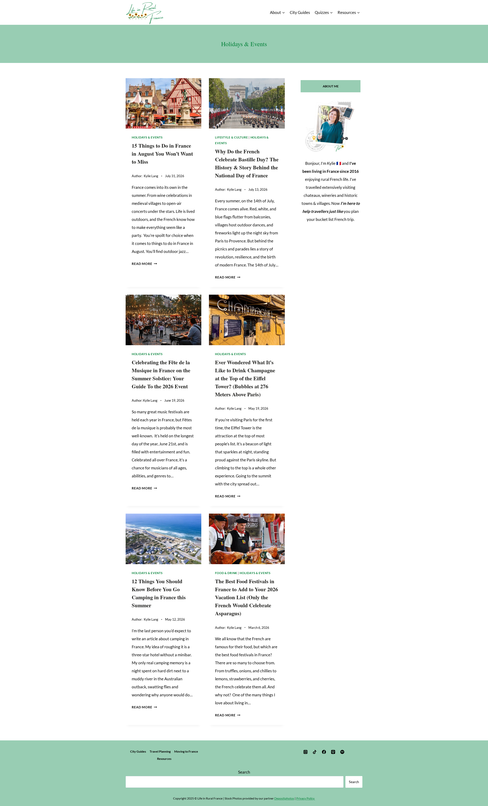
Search (244, 772)
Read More (144, 264)
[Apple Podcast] (333, 752)
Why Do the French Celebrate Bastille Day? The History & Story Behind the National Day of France (247, 163)
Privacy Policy (305, 798)
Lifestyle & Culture (231, 137)
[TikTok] (315, 752)
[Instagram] (305, 752)
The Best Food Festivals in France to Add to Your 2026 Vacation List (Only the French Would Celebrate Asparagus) (246, 597)
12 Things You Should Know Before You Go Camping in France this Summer (159, 593)
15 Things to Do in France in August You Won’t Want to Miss (162, 154)
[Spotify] (342, 752)
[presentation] (163, 103)
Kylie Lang (151, 176)
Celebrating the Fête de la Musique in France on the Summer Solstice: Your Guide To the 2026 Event (161, 374)
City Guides (300, 12)
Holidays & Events (147, 137)
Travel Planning (160, 751)
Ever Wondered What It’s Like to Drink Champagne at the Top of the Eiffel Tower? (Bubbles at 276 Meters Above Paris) (245, 378)
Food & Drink (226, 573)
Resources (164, 758)
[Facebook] (324, 752)
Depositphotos (284, 798)
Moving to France (186, 751)
